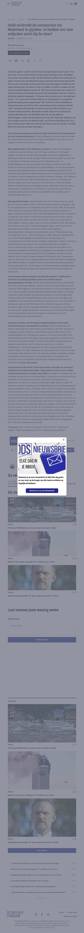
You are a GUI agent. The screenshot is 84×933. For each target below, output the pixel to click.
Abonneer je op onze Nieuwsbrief (42, 491)
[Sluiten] (64, 440)
